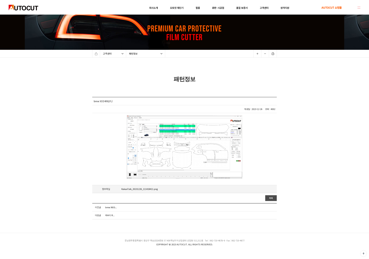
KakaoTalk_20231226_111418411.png (139, 189)
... (257, 53)
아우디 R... (110, 215)
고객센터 (107, 53)
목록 (271, 198)
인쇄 (273, 53)
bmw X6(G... (111, 207)
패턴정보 (133, 53)
